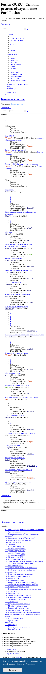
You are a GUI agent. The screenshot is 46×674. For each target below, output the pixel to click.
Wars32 (8, 284)
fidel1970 (8, 399)
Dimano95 (9, 309)
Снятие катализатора (13, 373)
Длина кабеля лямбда (13, 282)
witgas (7, 297)
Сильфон (8, 232)
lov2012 (30, 349)
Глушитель (9, 190)
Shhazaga (30, 266)
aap (28, 393)
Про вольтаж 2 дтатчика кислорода (18, 470)
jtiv (6, 234)
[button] (6, 122)
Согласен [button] (12, 670)
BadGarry (30, 429)
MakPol (8, 216)
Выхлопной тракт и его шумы (16, 353)
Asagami (8, 448)
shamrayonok (10, 260)
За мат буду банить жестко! (15, 150)
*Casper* (8, 138)
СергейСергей (10, 248)
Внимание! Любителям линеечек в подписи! (22, 164)
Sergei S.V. (9, 387)
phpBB (18, 657)
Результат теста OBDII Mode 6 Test (18, 270)
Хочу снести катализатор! (15, 415)
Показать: (6, 500)
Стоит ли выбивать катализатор (17, 294)
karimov (30, 303)
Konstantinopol (10, 337)
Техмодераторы (17, 104)
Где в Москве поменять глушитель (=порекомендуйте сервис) (18, 245)
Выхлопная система (13, 99)
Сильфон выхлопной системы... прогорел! (21, 397)
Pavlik (7, 472)
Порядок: (22, 503)
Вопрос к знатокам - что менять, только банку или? (24, 335)
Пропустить (5, 24)
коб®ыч (30, 369)
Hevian (29, 454)
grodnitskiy (31, 490)
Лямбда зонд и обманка (14, 446)
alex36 (7, 484)
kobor (7, 192)
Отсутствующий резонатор (15, 258)
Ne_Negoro (31, 331)
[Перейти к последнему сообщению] (34, 146)
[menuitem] (17, 38)
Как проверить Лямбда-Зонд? (16, 307)
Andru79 (8, 272)
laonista (29, 254)
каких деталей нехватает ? (15, 458)
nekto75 (29, 228)
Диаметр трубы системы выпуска (18, 482)
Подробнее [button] (30, 664)
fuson (29, 290)
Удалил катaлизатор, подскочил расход (20, 433)
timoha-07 (30, 208)
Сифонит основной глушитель (17, 385)
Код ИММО (10, 136)
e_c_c (7, 375)
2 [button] (5, 120)
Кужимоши (31, 466)
